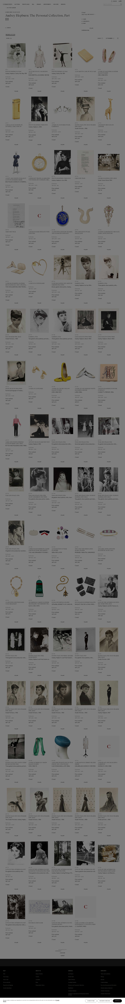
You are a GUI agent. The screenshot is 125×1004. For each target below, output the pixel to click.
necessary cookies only (105, 1000)
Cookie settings (91, 1000)
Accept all (117, 1000)
